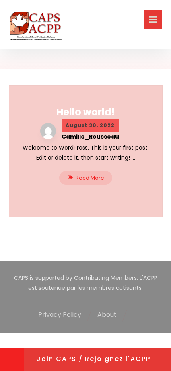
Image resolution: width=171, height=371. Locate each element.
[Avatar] (48, 131)
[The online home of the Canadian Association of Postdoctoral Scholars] (35, 26)
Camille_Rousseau (90, 136)
